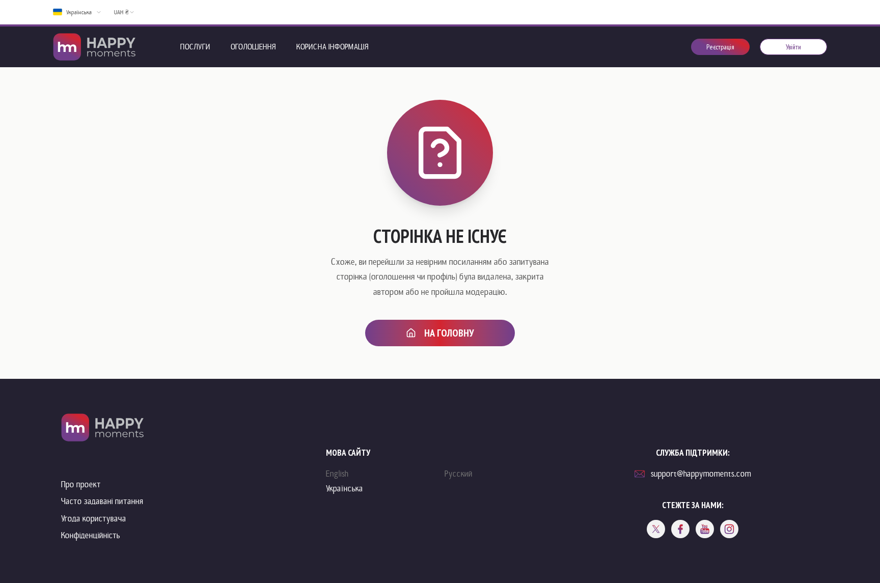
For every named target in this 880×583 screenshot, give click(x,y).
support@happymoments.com (701, 473)
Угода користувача (93, 518)
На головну (449, 333)
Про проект (81, 484)
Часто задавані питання (102, 501)
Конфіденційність (90, 535)
